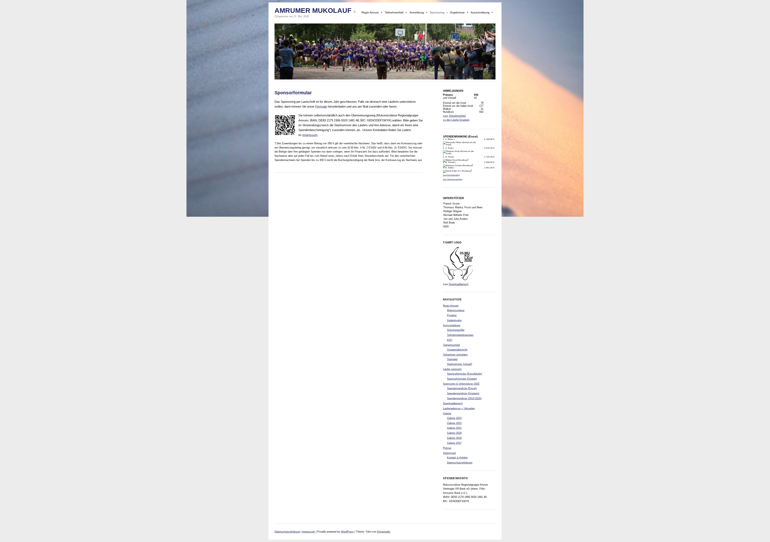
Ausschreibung (480, 12)
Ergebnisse (457, 12)
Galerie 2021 (454, 427)
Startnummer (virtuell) (459, 364)
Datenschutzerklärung (459, 462)
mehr (446, 226)
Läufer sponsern (452, 369)
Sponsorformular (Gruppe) (462, 378)
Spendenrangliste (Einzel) (462, 388)
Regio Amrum (370, 12)
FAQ (449, 340)
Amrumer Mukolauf (313, 10)
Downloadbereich (458, 284)
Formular (321, 106)
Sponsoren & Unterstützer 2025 (461, 383)
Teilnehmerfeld (394, 12)
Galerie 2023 (454, 418)
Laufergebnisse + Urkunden (459, 408)
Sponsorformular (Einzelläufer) (464, 373)
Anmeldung (416, 12)
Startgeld (452, 359)
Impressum (309, 135)
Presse (447, 447)
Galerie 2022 (454, 423)
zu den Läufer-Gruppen (456, 119)
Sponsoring (437, 12)
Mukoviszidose (455, 310)
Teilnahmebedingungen (460, 335)
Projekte (452, 315)
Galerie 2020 (454, 432)
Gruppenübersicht (457, 349)
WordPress (347, 531)
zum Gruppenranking (452, 179)
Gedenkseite (454, 320)
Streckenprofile (455, 330)
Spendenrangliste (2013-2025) (464, 398)
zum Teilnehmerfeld (454, 115)
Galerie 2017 (454, 442)
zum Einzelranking (451, 175)
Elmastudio (383, 531)
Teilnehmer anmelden (455, 354)
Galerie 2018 (454, 437)
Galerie (447, 413)
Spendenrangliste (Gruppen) (463, 393)
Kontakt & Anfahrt (457, 457)
